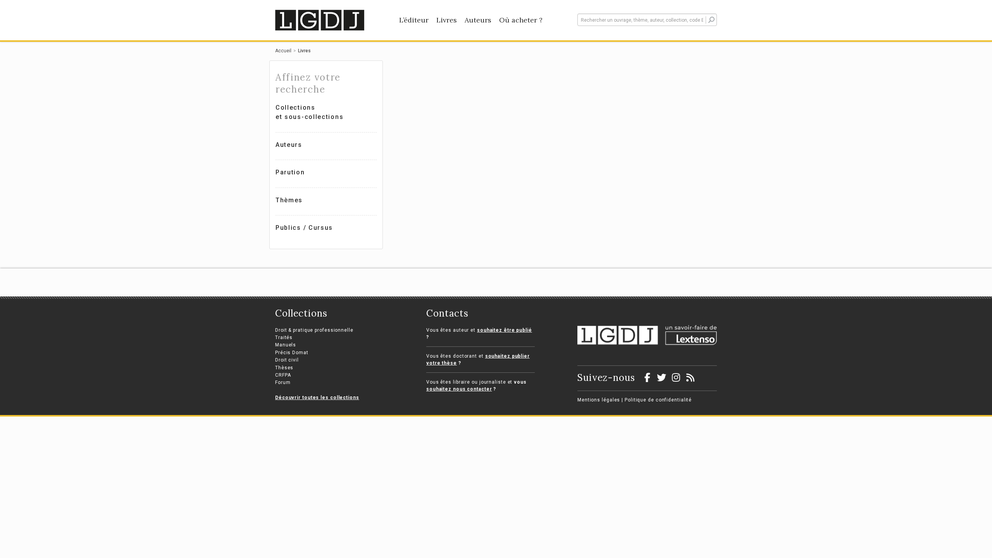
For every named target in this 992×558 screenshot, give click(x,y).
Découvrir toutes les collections (317, 397)
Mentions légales (598, 400)
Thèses (284, 367)
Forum (283, 382)
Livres (446, 20)
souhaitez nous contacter (459, 389)
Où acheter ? (520, 20)
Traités (284, 337)
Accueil (283, 50)
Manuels (285, 345)
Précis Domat (291, 352)
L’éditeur (414, 20)
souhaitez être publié (504, 330)
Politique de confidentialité (658, 400)
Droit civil (287, 360)
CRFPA (283, 375)
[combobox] (647, 20)
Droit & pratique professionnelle (314, 330)
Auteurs (478, 20)
